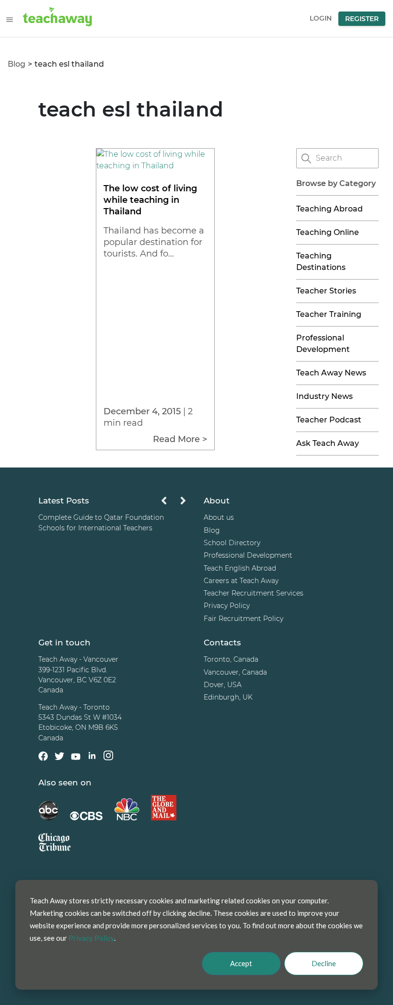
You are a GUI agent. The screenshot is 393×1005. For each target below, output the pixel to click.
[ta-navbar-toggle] (9, 19)
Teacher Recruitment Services (253, 593)
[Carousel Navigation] (173, 503)
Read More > (180, 439)
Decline (324, 963)
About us (219, 517)
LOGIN (321, 18)
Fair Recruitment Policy (243, 618)
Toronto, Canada (231, 659)
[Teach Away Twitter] (59, 757)
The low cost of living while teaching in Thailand (150, 200)
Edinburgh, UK (228, 697)
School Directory (232, 542)
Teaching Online (327, 232)
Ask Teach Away (327, 443)
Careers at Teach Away (241, 580)
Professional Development (248, 555)
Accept (241, 963)
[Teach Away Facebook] (43, 757)
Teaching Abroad (329, 208)
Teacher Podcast (328, 419)
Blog (16, 64)
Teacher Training (328, 314)
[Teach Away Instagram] (108, 757)
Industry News (324, 396)
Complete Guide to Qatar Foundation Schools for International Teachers (101, 522)
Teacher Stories (326, 290)
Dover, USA (223, 684)
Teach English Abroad (240, 568)
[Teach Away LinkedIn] (92, 757)
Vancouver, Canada (235, 672)
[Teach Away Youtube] (76, 758)
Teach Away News (331, 372)
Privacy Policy (227, 605)
